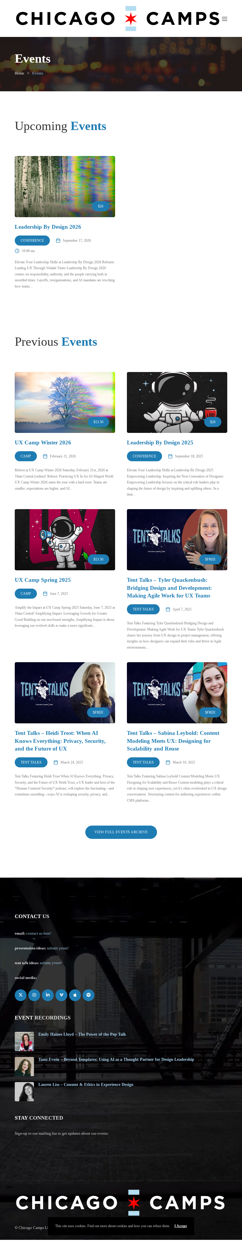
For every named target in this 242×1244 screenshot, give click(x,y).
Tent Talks (143, 609)
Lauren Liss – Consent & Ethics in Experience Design (85, 1084)
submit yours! (58, 948)
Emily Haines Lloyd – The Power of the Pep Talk (82, 1034)
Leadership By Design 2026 (48, 227)
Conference (32, 240)
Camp (26, 456)
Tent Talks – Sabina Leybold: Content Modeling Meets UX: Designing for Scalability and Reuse (173, 741)
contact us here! (38, 933)
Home (19, 73)
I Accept (180, 1226)
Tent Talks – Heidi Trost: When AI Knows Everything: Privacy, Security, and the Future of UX (60, 741)
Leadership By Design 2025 (160, 442)
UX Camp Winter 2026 (43, 442)
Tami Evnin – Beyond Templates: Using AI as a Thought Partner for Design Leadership (116, 1059)
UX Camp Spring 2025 (43, 580)
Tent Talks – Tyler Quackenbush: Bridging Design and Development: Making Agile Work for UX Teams (169, 588)
